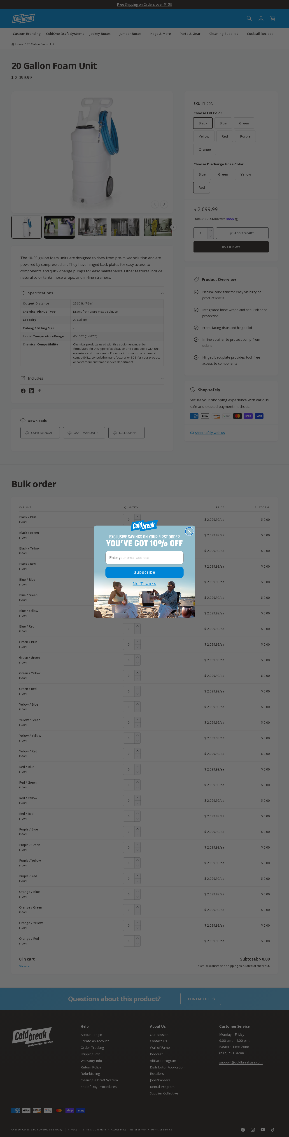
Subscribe (144, 572)
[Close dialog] (189, 531)
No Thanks (144, 583)
